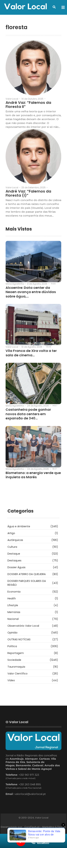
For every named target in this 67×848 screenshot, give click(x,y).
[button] (54, 7)
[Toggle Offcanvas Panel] (63, 7)
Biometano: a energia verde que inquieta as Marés (33, 475)
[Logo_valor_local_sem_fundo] (25, 7)
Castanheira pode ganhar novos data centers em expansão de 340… (28, 413)
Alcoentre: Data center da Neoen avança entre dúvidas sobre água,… (31, 291)
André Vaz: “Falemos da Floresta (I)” (28, 193)
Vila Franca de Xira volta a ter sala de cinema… (31, 353)
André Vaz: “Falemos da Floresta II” (28, 105)
